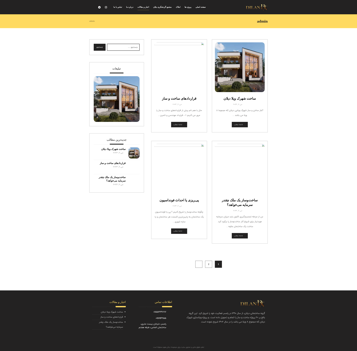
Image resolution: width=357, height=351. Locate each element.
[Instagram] (105, 7)
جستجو (100, 47)
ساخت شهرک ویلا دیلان (113, 149)
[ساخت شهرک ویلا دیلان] (134, 153)
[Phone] (92, 7)
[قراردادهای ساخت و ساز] (134, 167)
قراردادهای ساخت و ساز (113, 163)
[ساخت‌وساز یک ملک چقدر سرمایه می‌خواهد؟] (134, 181)
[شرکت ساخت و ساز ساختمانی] (256, 7)
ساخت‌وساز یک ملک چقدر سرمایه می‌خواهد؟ (111, 325)
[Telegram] (99, 7)
